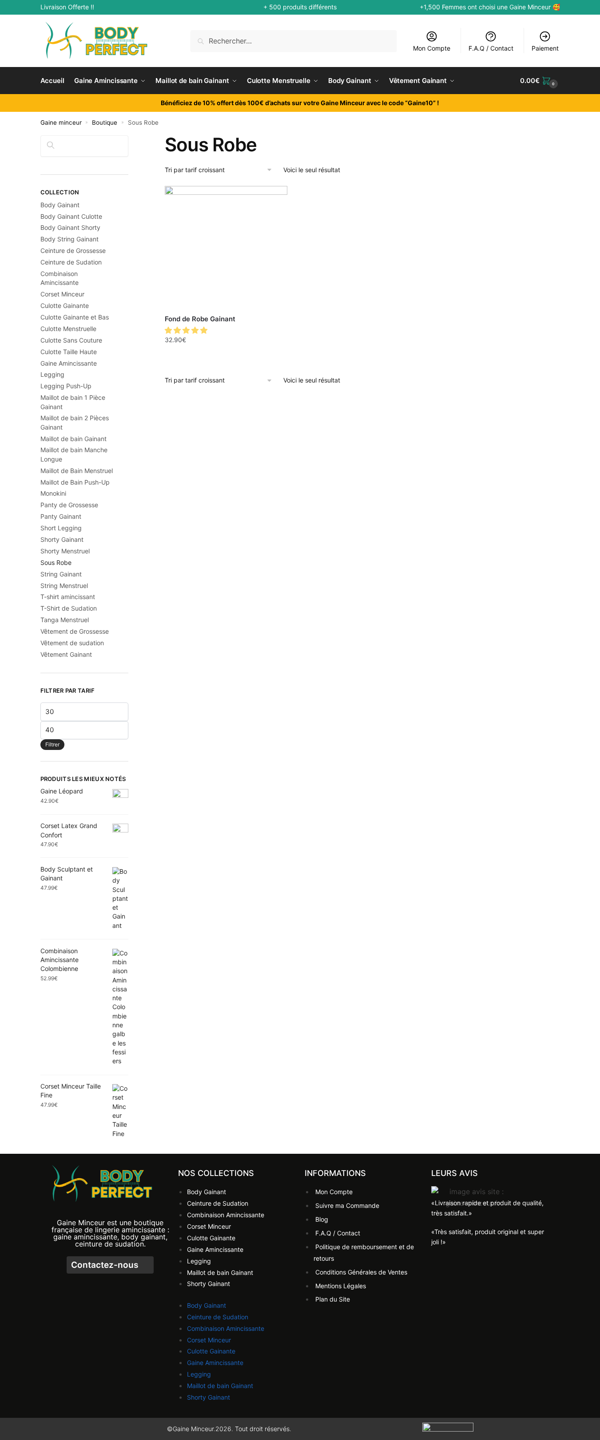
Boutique (104, 122)
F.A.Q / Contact (491, 48)
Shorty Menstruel (65, 551)
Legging (52, 374)
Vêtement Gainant (66, 654)
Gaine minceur (61, 122)
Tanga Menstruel (64, 619)
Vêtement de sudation (72, 643)
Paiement (545, 48)
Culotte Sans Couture (71, 340)
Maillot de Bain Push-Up (75, 482)
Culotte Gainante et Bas (74, 317)
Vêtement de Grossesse (74, 631)
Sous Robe (56, 562)
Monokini (53, 493)
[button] (187, 330)
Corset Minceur (62, 294)
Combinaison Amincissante (225, 1215)
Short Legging (61, 528)
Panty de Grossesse (69, 505)
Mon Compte (431, 48)
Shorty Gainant (61, 539)
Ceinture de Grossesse (73, 250)
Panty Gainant (60, 516)
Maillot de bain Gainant (73, 438)
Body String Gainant (69, 239)
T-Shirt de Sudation (68, 608)
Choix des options (226, 359)
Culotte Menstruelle (68, 328)
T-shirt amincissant (67, 596)
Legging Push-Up (65, 386)
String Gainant (61, 574)
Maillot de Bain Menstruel (76, 470)
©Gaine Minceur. (191, 1428)
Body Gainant (59, 205)
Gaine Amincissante (68, 363)
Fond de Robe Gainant (200, 319)
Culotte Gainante (64, 305)
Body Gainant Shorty (70, 227)
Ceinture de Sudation (71, 262)
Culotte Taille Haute (68, 351)
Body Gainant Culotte (71, 216)
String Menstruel (64, 585)
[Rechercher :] (294, 40)
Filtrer (52, 744)
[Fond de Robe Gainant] (226, 247)
